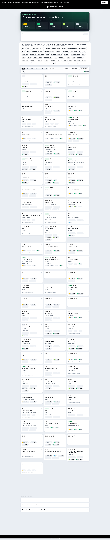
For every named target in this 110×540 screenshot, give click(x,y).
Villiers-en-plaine (73, 63)
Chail (28, 51)
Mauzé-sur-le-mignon (37, 57)
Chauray (58, 51)
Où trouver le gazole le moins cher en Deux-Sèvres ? (34, 504)
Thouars (65, 63)
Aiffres (23, 48)
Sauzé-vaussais (44, 63)
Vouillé (80, 63)
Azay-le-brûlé (47, 48)
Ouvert (66, 68)
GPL (46, 68)
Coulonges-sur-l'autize (75, 51)
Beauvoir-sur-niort (56, 48)
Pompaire (46, 60)
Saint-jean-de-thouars (55, 60)
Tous (23, 68)
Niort (74, 57)
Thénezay (59, 63)
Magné (23, 57)
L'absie (47, 54)
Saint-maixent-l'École (26, 63)
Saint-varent (35, 63)
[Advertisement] (55, 484)
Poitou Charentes (23, 10)
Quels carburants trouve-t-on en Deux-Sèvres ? (33, 509)
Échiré (84, 51)
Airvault (28, 48)
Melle (56, 57)
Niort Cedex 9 (80, 57)
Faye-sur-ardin (25, 54)
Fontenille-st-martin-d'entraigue (37, 54)
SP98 (36, 68)
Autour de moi (74, 68)
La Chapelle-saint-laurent (56, 54)
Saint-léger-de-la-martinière (80, 60)
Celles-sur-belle (82, 48)
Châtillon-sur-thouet (49, 51)
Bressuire (64, 48)
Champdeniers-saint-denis (37, 51)
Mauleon (29, 57)
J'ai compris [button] (104, 2)
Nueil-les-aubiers (25, 60)
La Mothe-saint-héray (75, 54)
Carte (23, 71)
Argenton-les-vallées (37, 48)
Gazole (27, 68)
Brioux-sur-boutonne (72, 48)
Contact (58, 538)
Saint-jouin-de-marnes (67, 60)
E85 (42, 68)
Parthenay (40, 60)
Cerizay (23, 51)
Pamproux (33, 60)
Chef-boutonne (65, 51)
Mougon (68, 57)
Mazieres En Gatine (48, 57)
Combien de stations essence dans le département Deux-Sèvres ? (37, 500)
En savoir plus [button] (66, 2)
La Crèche (66, 54)
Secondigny (52, 63)
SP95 (32, 68)
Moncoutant (61, 57)
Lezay (83, 54)
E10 (39, 68)
